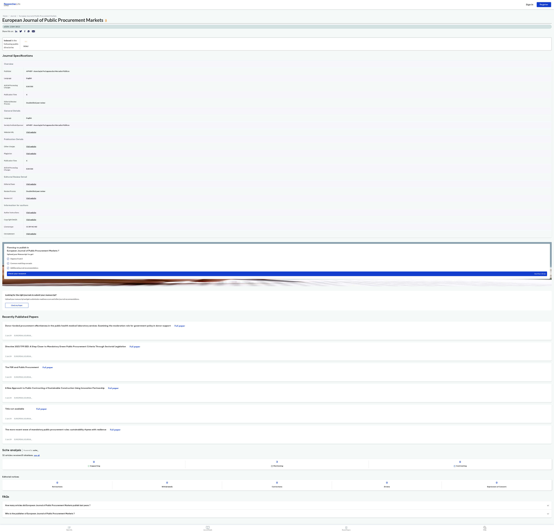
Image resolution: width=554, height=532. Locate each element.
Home (5, 16)
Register (544, 4)
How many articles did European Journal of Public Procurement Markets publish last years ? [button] (47, 505)
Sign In (529, 4)
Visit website (31, 132)
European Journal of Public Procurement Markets (37, 16)
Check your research (277, 274)
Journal (13, 16)
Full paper (180, 326)
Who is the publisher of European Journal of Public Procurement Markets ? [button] (40, 514)
